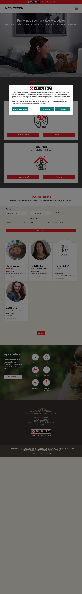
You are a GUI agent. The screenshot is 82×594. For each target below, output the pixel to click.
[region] (41, 100)
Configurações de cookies (20, 109)
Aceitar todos (62, 109)
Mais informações (41, 103)
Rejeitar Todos (46, 109)
